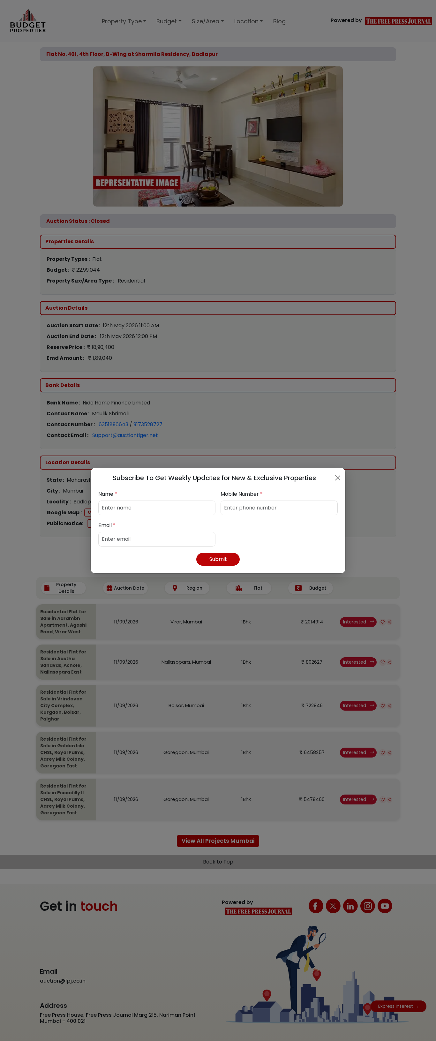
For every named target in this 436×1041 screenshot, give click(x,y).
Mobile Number (242, 494)
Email (107, 525)
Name (107, 494)
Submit (218, 559)
